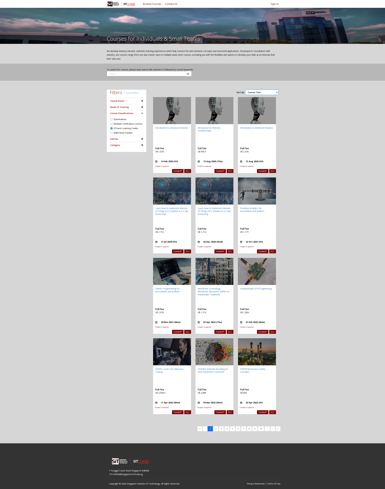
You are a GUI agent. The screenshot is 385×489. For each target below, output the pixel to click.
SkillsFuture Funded (123, 132)
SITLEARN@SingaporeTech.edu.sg (126, 474)
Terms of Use (273, 483)
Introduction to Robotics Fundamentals (209, 129)
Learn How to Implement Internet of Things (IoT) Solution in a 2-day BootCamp (214, 211)
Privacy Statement (256, 483)
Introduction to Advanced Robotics (171, 127)
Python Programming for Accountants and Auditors (167, 290)
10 (261, 428)
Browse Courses (152, 4)
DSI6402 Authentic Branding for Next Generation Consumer (213, 370)
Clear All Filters (132, 93)
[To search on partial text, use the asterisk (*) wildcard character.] (188, 73)
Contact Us (171, 4)
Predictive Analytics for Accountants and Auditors (252, 210)
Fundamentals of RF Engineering (256, 288)
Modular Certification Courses (128, 123)
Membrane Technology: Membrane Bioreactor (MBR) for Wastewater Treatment (213, 291)
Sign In (275, 4)
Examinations (120, 119)
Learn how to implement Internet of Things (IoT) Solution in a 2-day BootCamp (171, 211)
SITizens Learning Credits (126, 128)
